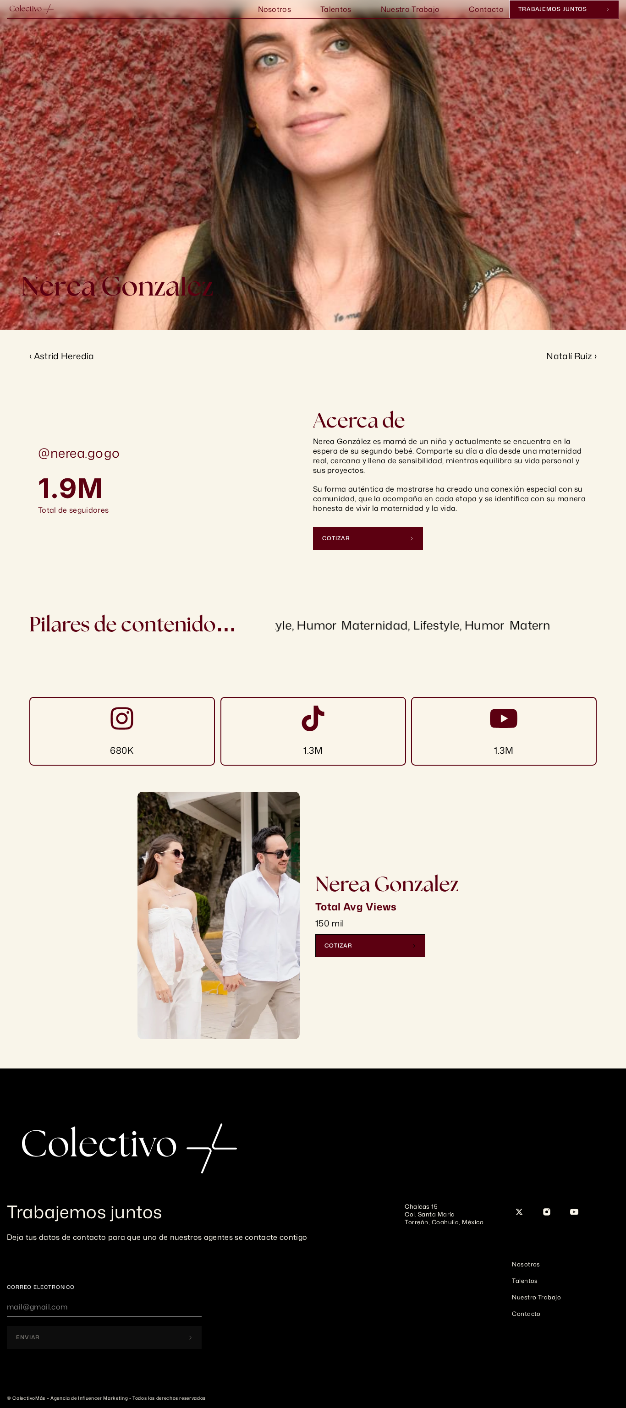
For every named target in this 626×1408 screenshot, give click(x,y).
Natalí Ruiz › (571, 356)
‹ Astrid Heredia (61, 356)
